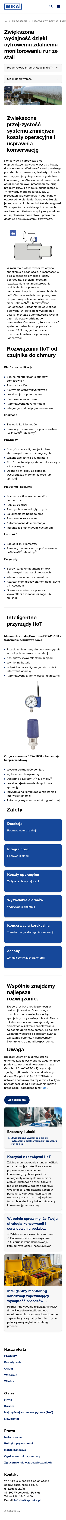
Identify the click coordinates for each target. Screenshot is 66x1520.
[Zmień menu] (58, 6)
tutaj (44, 1088)
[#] (33, 1270)
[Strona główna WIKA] (13, 6)
